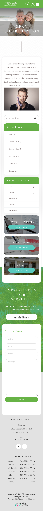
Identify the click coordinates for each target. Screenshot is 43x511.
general (11, 193)
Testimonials (13, 164)
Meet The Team (14, 156)
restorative (13, 198)
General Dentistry (15, 142)
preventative (13, 210)
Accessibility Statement (17, 499)
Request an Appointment (21, 317)
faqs (10, 187)
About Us (12, 134)
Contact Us (13, 171)
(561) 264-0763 (21, 439)
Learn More (21, 227)
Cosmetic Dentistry (15, 149)
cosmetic (12, 204)
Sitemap (31, 499)
